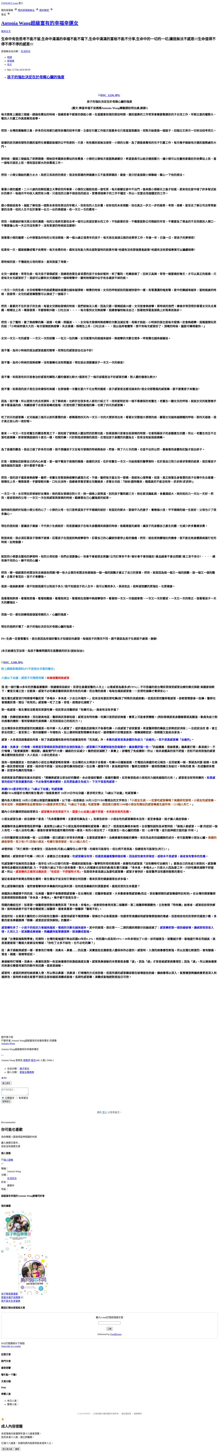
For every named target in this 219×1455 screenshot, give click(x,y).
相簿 (9, 57)
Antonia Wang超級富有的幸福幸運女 (39, 23)
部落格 (10, 61)
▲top (4, 1077)
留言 (33, 1060)
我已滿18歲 (7, 1449)
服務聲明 (138, 1413)
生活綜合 (25, 51)
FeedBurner (116, 1334)
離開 (17, 1449)
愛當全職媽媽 (27, 1072)
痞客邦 (26, 1060)
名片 (9, 64)
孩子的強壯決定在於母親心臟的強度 (35, 77)
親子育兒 (24, 1068)
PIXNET (87, 1413)
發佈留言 (6, 1101)
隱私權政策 (126, 1413)
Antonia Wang (8, 1043)
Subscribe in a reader (11, 1346)
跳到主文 (6, 31)
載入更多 (6, 1083)
